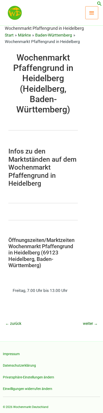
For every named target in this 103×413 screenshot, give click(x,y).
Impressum (11, 354)
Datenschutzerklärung (19, 365)
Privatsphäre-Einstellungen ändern (28, 377)
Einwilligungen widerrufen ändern (27, 389)
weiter (90, 323)
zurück (13, 323)
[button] (99, 4)
